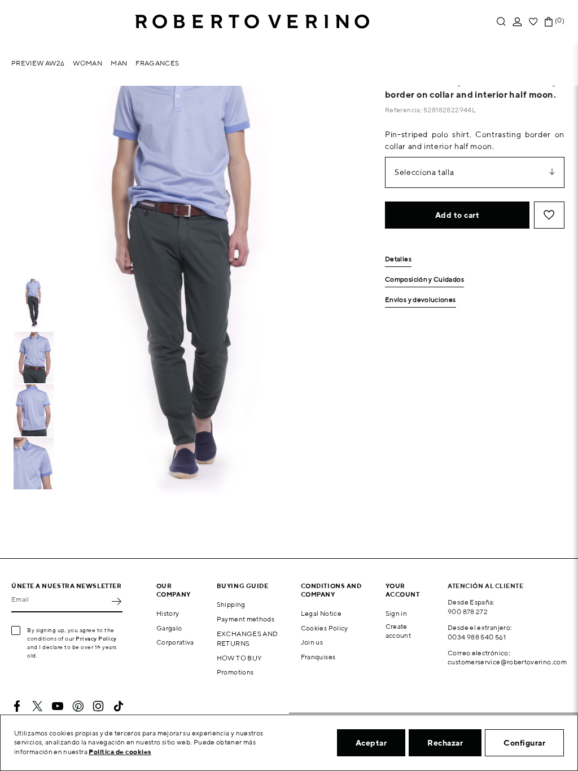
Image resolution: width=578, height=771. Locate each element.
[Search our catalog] (501, 22)
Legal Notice (321, 613)
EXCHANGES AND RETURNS (247, 638)
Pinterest (78, 706)
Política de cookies (120, 751)
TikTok (118, 706)
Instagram (98, 706)
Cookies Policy (324, 628)
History (167, 613)
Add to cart (457, 215)
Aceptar (371, 742)
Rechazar (445, 742)
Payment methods (245, 619)
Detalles (398, 259)
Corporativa (175, 642)
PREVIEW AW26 (37, 63)
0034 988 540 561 (477, 637)
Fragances (157, 63)
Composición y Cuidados (424, 279)
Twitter (37, 706)
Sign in (397, 613)
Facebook (17, 706)
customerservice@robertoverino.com (507, 662)
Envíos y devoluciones (420, 300)
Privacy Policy (96, 638)
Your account (403, 590)
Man (119, 63)
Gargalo (169, 628)
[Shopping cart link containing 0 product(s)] (549, 22)
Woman (87, 63)
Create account (398, 631)
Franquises (318, 656)
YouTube (57, 706)
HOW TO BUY (239, 658)
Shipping (231, 604)
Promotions (235, 672)
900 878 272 (468, 611)
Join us (312, 642)
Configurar (524, 742)
